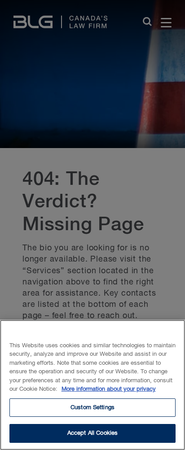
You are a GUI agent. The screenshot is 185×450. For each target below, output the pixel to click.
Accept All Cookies (92, 433)
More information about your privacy (109, 389)
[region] (92, 385)
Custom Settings (92, 408)
